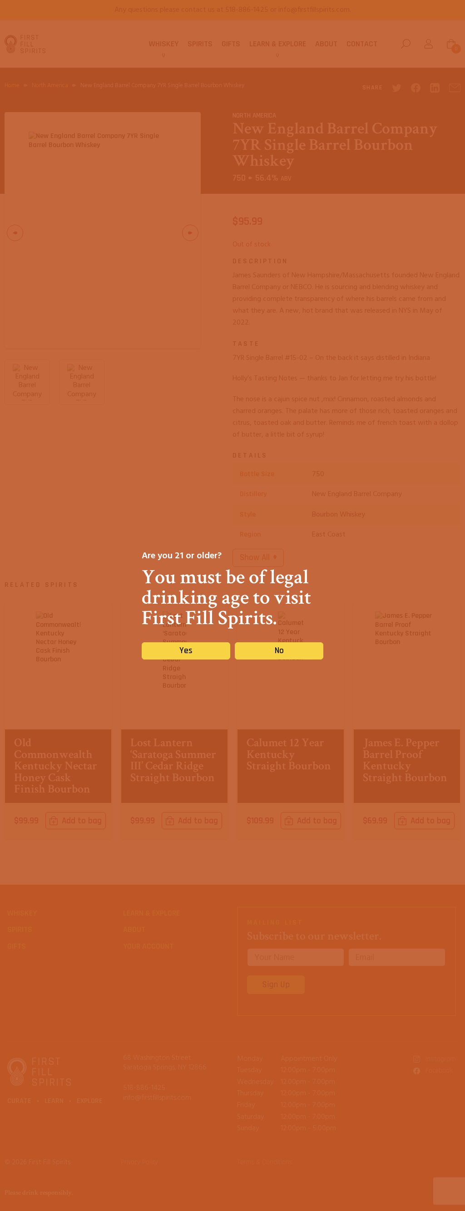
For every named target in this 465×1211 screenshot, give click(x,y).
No (279, 650)
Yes (186, 650)
